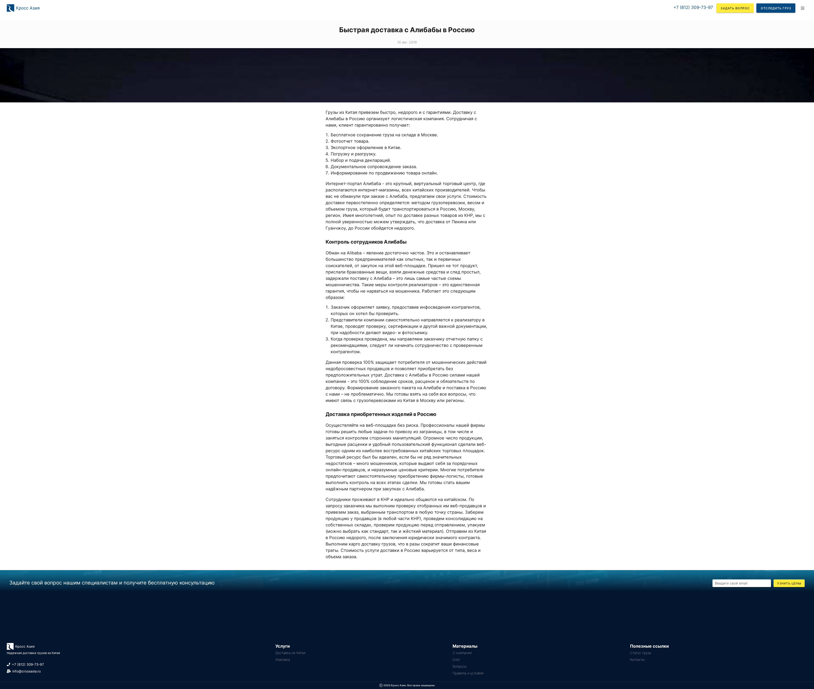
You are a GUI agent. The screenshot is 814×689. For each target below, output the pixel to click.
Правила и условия (468, 673)
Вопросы (460, 666)
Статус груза (640, 653)
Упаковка (282, 659)
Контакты (637, 659)
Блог (456, 659)
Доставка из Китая (290, 653)
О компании (462, 653)
